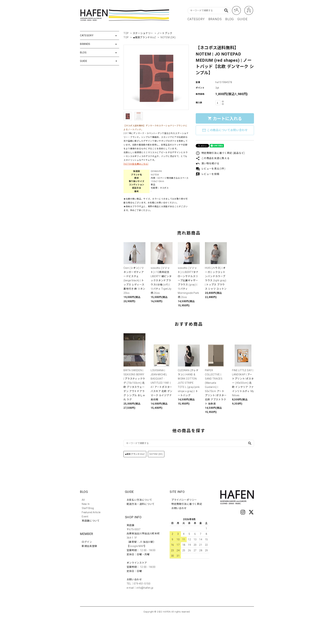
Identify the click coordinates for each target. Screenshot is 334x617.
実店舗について (91, 520)
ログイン (87, 542)
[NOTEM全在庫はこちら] (136, 164)
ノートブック (164, 33)
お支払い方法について (139, 499)
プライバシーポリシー (184, 499)
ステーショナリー (143, 33)
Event (85, 516)
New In (86, 504)
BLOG (229, 19)
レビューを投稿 (207, 174)
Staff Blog (88, 508)
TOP (126, 33)
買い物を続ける (207, 163)
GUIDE (242, 19)
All (83, 499)
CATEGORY (196, 19)
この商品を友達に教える (212, 158)
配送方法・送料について (141, 504)
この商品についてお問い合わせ (225, 130)
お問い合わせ (179, 508)
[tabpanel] (156, 77)
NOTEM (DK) (168, 37)
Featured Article (91, 512)
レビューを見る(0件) (210, 168)
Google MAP (136, 546)
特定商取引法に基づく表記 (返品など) (220, 153)
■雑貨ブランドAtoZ (144, 37)
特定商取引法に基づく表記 (186, 504)
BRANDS (215, 19)
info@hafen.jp (144, 587)
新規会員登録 (89, 546)
